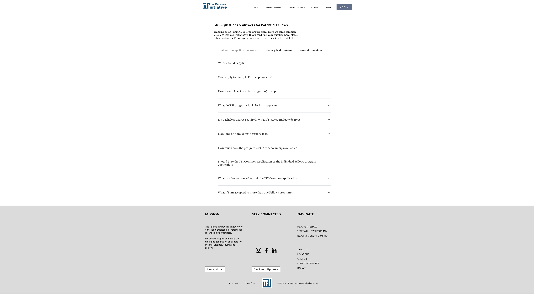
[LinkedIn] (274, 250)
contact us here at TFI (280, 38)
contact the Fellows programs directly (242, 38)
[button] (256, 7)
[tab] (240, 50)
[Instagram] (258, 250)
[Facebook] (266, 250)
